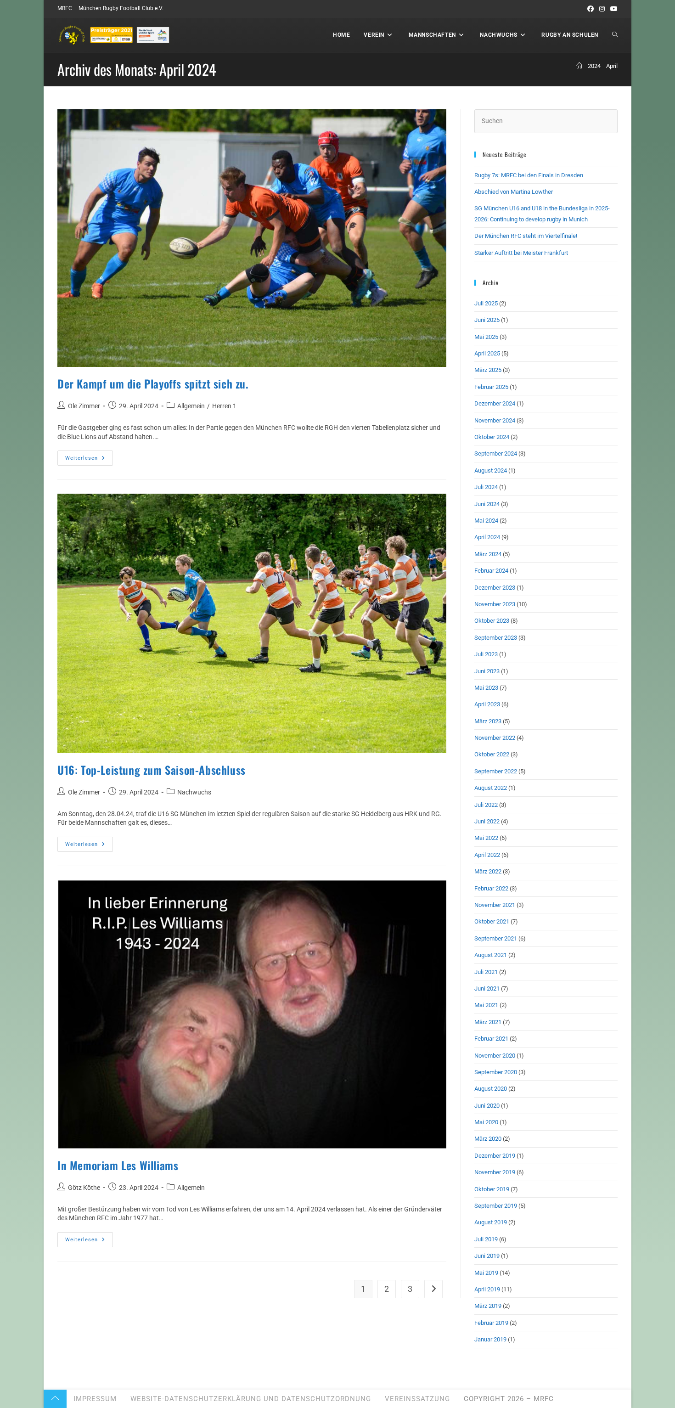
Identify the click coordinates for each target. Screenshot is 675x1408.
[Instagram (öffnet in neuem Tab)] (602, 8)
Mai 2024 (486, 520)
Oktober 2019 (491, 1189)
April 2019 (487, 1289)
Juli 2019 (486, 1239)
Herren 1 (224, 406)
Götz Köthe (84, 1187)
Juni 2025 (487, 319)
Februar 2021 (491, 1038)
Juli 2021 (486, 972)
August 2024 (490, 470)
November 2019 (494, 1172)
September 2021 (495, 938)
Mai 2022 (486, 837)
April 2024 (487, 537)
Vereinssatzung (417, 1399)
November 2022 (494, 737)
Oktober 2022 (491, 754)
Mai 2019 (486, 1272)
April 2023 (487, 704)
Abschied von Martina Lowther (513, 191)
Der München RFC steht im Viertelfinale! (525, 235)
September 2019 (495, 1205)
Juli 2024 (486, 487)
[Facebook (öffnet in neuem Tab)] (590, 8)
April (612, 65)
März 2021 (487, 1022)
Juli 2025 (486, 303)
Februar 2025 (491, 386)
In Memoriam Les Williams (117, 1165)
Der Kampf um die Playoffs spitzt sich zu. (153, 383)
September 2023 (495, 637)
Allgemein (191, 406)
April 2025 (487, 353)
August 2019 (490, 1222)
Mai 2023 (486, 687)
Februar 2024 (491, 570)
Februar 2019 (491, 1322)
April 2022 (487, 854)
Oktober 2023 (491, 620)
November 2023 (494, 604)
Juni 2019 (487, 1255)
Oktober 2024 (491, 437)
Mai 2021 (486, 1005)
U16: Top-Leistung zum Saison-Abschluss (151, 769)
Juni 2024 (487, 504)
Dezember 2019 (494, 1155)
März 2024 (487, 554)
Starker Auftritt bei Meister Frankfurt (521, 252)
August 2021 (490, 955)
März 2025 (487, 369)
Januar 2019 (490, 1339)
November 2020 (494, 1055)
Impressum (95, 1399)
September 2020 (495, 1072)
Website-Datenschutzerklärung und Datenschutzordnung (250, 1399)
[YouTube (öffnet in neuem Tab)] (613, 8)
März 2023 (487, 721)
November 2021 (494, 904)
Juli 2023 (486, 654)
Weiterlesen (89, 460)
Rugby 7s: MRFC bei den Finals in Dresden (528, 175)
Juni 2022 (487, 821)
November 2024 (494, 420)
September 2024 (495, 453)
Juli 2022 (486, 804)
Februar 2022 (491, 888)
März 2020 (487, 1138)
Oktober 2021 (491, 921)
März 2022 (487, 871)
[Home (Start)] (579, 65)
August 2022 (490, 787)
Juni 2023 (487, 671)
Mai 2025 (486, 336)
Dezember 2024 (494, 403)
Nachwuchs (194, 792)
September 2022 (495, 771)
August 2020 (490, 1088)
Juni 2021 (487, 988)
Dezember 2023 (494, 587)
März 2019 (487, 1305)
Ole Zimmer (84, 406)
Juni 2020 (487, 1105)
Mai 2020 (486, 1122)
